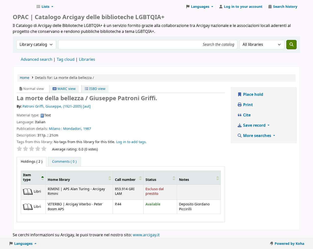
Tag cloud (66, 59)
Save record (254, 125)
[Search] (291, 44)
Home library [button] (59, 179)
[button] (44, 7)
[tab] (64, 162)
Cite (246, 115)
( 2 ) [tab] (31, 161)
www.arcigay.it (146, 235)
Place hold (252, 95)
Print (247, 105)
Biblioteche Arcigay (23, 7)
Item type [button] (27, 177)
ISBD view (96, 88)
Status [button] (150, 179)
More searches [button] (257, 136)
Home (24, 77)
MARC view (66, 88)
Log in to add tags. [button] (131, 142)
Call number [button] (125, 179)
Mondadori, (72, 128)
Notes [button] (184, 179)
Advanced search (36, 59)
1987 (87, 128)
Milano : (55, 128)
